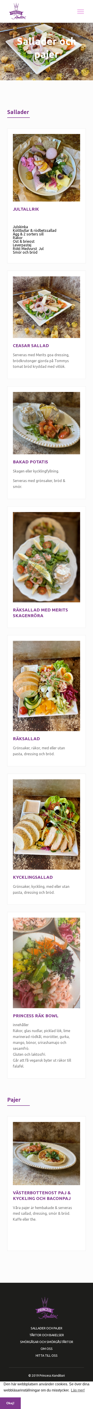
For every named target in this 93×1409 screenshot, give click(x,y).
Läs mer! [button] (78, 1390)
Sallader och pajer (46, 1328)
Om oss (47, 1349)
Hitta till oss (47, 1355)
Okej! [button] (10, 1403)
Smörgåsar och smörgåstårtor (46, 1342)
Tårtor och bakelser (46, 1335)
